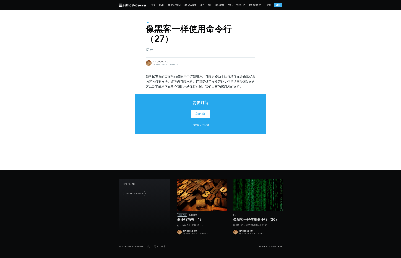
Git (202, 5)
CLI (209, 5)
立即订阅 (200, 113)
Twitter (261, 246)
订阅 (278, 5)
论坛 (156, 246)
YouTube (271, 246)
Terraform (174, 5)
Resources (255, 5)
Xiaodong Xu (160, 61)
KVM (161, 5)
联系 (163, 246)
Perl (230, 5)
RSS (280, 246)
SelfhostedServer (135, 246)
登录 (269, 5)
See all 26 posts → (134, 193)
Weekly (240, 5)
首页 (153, 5)
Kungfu (219, 5)
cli (147, 22)
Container (190, 5)
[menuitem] (153, 5)
